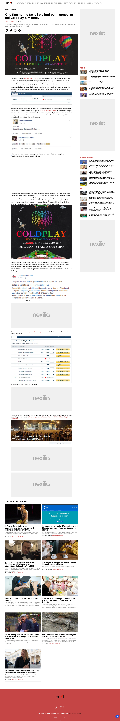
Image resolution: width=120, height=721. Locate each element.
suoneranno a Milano (31, 79)
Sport (66, 3)
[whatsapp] (15, 32)
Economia (35, 3)
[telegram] (19, 32)
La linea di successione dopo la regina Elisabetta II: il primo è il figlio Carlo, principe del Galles (101, 209)
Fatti (71, 3)
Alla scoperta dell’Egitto (96, 82)
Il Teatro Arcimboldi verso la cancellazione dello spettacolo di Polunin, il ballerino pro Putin (19, 528)
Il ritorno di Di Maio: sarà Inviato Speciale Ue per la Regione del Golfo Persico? (101, 166)
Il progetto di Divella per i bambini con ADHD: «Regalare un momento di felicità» (58, 600)
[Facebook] (55, 706)
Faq (101, 3)
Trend (83, 3)
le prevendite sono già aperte (37, 332)
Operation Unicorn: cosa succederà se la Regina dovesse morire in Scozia (101, 215)
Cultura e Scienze (46, 3)
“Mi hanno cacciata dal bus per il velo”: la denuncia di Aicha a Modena (101, 183)
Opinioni (77, 3)
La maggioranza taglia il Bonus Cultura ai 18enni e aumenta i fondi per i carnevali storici (59, 528)
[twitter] (11, 32)
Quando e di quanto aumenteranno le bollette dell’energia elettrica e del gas (101, 198)
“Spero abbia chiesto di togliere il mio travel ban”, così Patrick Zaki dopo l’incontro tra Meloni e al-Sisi (100, 172)
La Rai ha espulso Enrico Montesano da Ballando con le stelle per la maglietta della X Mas (22, 636)
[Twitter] (61, 706)
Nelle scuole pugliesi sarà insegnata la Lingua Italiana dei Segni (59, 563)
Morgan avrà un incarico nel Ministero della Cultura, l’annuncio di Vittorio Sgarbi (102, 178)
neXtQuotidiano (47, 535)
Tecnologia (58, 3)
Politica (28, 3)
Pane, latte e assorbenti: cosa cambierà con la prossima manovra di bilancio (101, 161)
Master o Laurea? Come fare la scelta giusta (21, 599)
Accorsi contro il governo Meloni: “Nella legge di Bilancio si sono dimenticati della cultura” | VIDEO (20, 564)
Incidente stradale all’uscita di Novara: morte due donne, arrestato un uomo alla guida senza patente (102, 192)
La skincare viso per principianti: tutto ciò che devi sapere (102, 77)
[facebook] (7, 32)
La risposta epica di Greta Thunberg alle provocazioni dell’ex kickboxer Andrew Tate (101, 88)
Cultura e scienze (10, 9)
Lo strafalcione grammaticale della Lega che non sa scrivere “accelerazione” (101, 94)
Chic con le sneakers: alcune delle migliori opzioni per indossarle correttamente (99, 71)
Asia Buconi (8, 536)
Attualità (20, 3)
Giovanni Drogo (9, 21)
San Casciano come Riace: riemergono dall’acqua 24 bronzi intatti (59, 635)
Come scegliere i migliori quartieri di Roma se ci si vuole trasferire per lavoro (101, 203)
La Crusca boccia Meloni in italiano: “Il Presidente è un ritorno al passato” (22, 672)
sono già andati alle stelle (48, 111)
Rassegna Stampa (93, 3)
